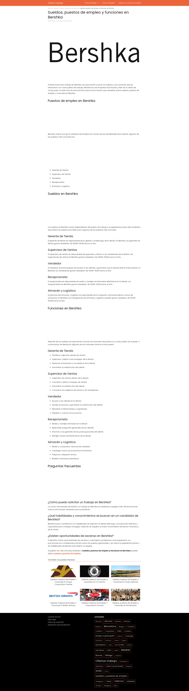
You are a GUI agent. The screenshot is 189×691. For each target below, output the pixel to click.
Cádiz (119, 631)
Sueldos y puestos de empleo (129, 3)
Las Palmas (100, 650)
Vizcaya (98, 686)
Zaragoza (107, 686)
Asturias (127, 621)
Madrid (125, 650)
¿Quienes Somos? (54, 617)
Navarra (118, 655)
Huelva (116, 640)
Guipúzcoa (108, 640)
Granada (129, 636)
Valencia (118, 681)
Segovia (129, 666)
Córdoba (127, 631)
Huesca (124, 640)
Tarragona (99, 681)
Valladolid (131, 681)
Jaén (110, 645)
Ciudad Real (109, 631)
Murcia (99, 655)
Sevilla (99, 670)
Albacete (98, 621)
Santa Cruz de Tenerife (114, 666)
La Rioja (129, 645)
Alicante (108, 621)
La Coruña (119, 644)
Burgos (121, 627)
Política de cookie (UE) (56, 622)
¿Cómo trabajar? (108, 3)
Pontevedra (123, 661)
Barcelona (110, 626)
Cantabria (130, 627)
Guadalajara (99, 640)
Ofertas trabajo (91, 3)
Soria (106, 671)
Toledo (108, 681)
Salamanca (99, 666)
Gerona (120, 636)
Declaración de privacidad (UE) (59, 625)
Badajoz (98, 627)
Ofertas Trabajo (55, 3)
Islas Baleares (101, 645)
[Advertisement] (94, 118)
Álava (115, 686)
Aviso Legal (52, 620)
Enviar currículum (105, 635)
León (109, 650)
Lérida (116, 650)
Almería (118, 621)
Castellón (99, 631)
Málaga (109, 655)
